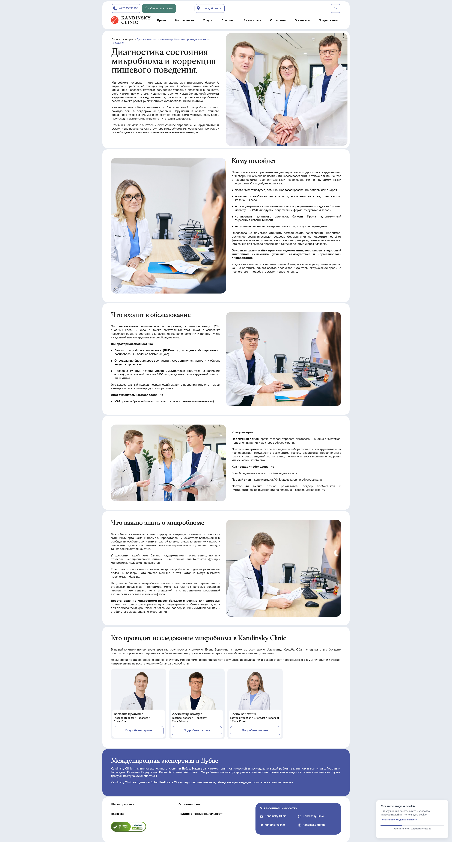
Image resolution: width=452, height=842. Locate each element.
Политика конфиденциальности (201, 814)
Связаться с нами (162, 8)
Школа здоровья (122, 804)
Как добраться (212, 8)
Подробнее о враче (138, 730)
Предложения (328, 20)
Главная (116, 39)
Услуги (207, 20)
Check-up (228, 20)
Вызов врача (252, 20)
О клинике (302, 20)
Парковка (117, 814)
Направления (184, 20)
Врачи (161, 20)
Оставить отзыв (190, 804)
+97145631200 (128, 8)
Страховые (278, 20)
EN (336, 8)
